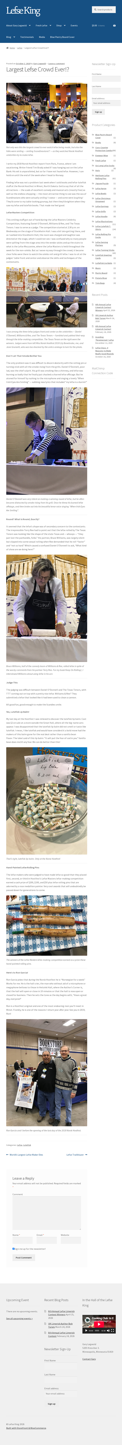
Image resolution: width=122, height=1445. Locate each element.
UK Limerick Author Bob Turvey (104, 317)
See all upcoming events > (19, 1318)
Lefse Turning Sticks (104, 250)
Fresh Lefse (41, 25)
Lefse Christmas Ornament (103, 200)
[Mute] (108, 1330)
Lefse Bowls (100, 193)
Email (40, 1234)
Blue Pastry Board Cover (62, 36)
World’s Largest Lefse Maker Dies (26, 1155)
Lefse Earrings (102, 206)
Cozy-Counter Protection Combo (103, 149)
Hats (97, 170)
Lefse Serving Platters (101, 244)
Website (65, 1234)
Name (16, 1234)
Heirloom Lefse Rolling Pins (102, 177)
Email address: (98, 98)
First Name (96, 74)
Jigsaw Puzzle (101, 183)
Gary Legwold (39, 63)
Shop (59, 25)
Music (98, 268)
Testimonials (27, 36)
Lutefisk (27, 1145)
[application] (99, 1324)
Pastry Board (101, 273)
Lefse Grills (100, 211)
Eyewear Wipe (101, 155)
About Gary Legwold (16, 25)
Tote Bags (100, 283)
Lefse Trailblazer (75, 1155)
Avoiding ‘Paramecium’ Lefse (104, 338)
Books (98, 142)
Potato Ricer (101, 278)
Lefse (19, 48)
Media (42, 36)
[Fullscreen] (112, 1330)
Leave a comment (56, 63)
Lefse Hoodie (101, 216)
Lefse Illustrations (104, 221)
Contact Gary (89, 1358)
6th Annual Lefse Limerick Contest (103, 328)
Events (74, 25)
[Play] (86, 1330)
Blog (8, 36)
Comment (17, 1194)
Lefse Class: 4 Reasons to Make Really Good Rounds (104, 351)
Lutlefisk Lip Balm (103, 263)
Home (12, 48)
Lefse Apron (100, 188)
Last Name (96, 86)
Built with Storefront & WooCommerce (26, 1428)
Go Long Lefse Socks (104, 165)
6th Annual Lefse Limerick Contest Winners (103, 307)
